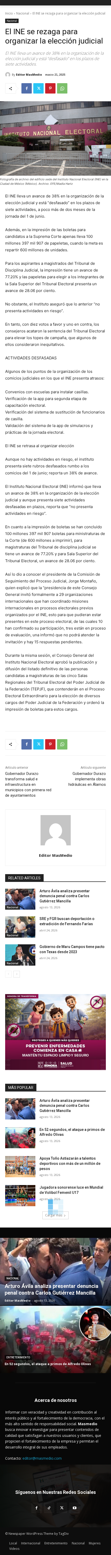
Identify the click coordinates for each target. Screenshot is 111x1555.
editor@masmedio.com (42, 1458)
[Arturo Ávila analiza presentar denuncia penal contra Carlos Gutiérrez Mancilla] (20, 899)
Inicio (9, 13)
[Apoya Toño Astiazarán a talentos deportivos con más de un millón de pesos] (20, 1166)
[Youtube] (74, 1508)
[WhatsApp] (62, 88)
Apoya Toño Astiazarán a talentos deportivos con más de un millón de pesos (69, 1163)
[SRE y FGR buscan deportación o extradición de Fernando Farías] (20, 927)
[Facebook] (26, 88)
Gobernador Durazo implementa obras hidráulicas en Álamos (87, 779)
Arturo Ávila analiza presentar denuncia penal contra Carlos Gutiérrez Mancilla (64, 896)
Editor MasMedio (29, 74)
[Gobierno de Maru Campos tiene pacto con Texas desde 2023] (20, 955)
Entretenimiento (18, 1357)
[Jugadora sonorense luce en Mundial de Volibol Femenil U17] (20, 1195)
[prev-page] (8, 974)
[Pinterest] (50, 88)
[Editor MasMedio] (8, 74)
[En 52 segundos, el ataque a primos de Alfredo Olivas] (20, 1138)
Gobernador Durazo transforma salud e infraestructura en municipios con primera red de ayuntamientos (28, 784)
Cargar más (53, 1215)
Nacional (22, 13)
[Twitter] (38, 88)
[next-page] (16, 974)
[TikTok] (49, 1508)
